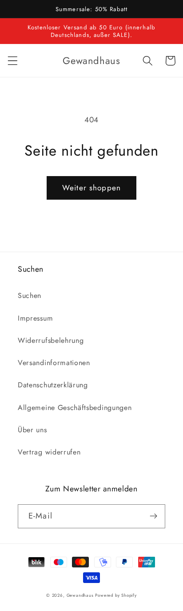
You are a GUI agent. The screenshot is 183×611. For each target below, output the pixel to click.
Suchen (29, 295)
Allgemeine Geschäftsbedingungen (74, 407)
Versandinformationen (54, 363)
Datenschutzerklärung (53, 385)
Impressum (35, 318)
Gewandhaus (80, 595)
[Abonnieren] (153, 516)
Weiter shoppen (91, 187)
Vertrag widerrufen (49, 452)
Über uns (32, 430)
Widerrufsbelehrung (51, 340)
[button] (12, 60)
